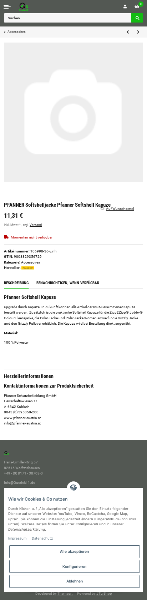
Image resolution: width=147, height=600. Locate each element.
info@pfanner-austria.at (22, 423)
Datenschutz (42, 538)
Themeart (65, 593)
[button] (125, 6)
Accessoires (30, 262)
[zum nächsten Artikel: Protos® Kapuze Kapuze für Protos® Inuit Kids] (138, 32)
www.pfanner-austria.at (22, 417)
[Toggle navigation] (7, 7)
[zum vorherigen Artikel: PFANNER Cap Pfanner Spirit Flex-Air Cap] (128, 32)
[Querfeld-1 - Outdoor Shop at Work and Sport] (31, 6)
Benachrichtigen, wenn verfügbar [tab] (67, 283)
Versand (36, 225)
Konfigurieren (74, 566)
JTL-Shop (104, 593)
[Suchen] (137, 18)
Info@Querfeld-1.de (19, 482)
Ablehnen (74, 581)
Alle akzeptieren (74, 551)
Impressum (17, 538)
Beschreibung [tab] (16, 283)
